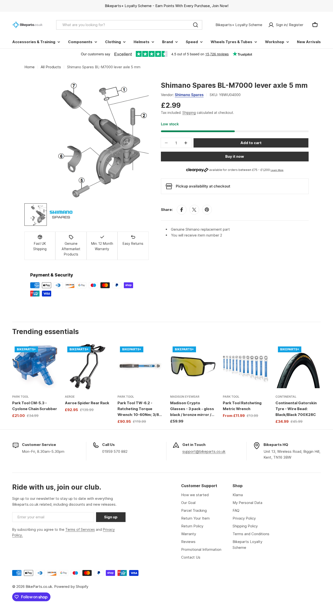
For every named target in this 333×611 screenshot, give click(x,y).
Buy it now (234, 156)
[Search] (195, 25)
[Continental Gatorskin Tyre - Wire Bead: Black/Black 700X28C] (298, 366)
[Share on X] (194, 210)
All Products (51, 67)
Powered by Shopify (71, 586)
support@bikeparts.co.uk (203, 451)
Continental (285, 396)
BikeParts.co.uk (39, 586)
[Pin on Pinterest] (207, 210)
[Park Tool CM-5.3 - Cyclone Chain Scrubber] (35, 366)
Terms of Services (80, 529)
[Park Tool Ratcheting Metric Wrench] (245, 366)
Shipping (189, 113)
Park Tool (20, 396)
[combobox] (129, 25)
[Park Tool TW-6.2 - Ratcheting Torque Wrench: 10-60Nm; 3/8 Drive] (140, 366)
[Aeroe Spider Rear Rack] (87, 366)
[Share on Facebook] (181, 210)
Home (29, 67)
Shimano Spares (189, 94)
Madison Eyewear (184, 396)
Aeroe (70, 396)
